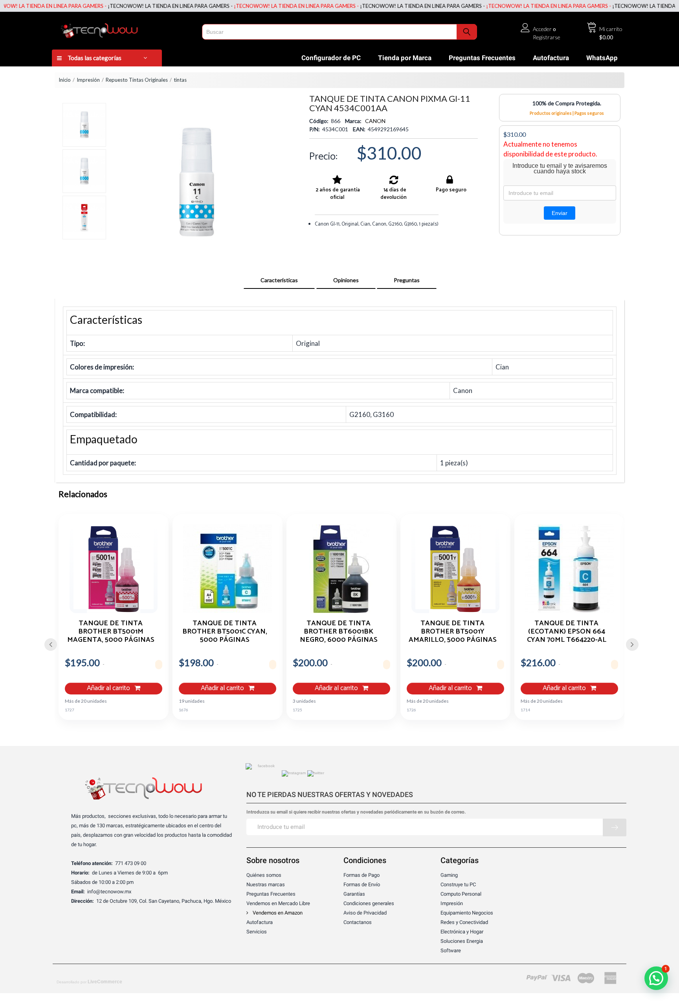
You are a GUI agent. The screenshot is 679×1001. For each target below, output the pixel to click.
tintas (180, 80)
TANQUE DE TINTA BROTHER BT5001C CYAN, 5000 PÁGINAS (224, 631)
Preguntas (407, 280)
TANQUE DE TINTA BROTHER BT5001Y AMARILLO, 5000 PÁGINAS (453, 631)
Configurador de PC (331, 58)
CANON (375, 121)
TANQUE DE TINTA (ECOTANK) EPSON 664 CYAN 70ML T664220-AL (566, 631)
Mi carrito (610, 29)
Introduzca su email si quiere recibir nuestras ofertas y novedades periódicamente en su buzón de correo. (356, 812)
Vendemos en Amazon (277, 913)
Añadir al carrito (109, 688)
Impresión (88, 80)
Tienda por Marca (404, 58)
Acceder (542, 29)
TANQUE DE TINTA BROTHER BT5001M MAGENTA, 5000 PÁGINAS (110, 631)
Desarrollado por (89, 981)
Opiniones (346, 280)
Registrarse (546, 37)
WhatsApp (602, 58)
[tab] (279, 280)
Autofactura (551, 58)
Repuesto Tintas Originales (137, 80)
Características (279, 280)
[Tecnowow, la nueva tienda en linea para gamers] (124, 29)
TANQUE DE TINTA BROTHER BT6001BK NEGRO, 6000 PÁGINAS (339, 631)
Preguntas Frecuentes (482, 58)
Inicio (65, 80)
